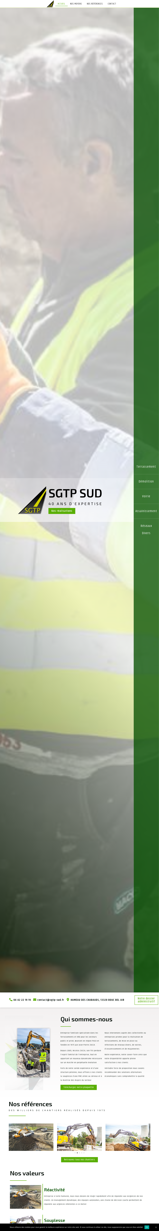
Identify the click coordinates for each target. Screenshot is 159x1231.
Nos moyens (76, 4)
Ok (147, 1227)
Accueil (61, 4)
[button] (61, 511)
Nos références (95, 4)
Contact (112, 4)
